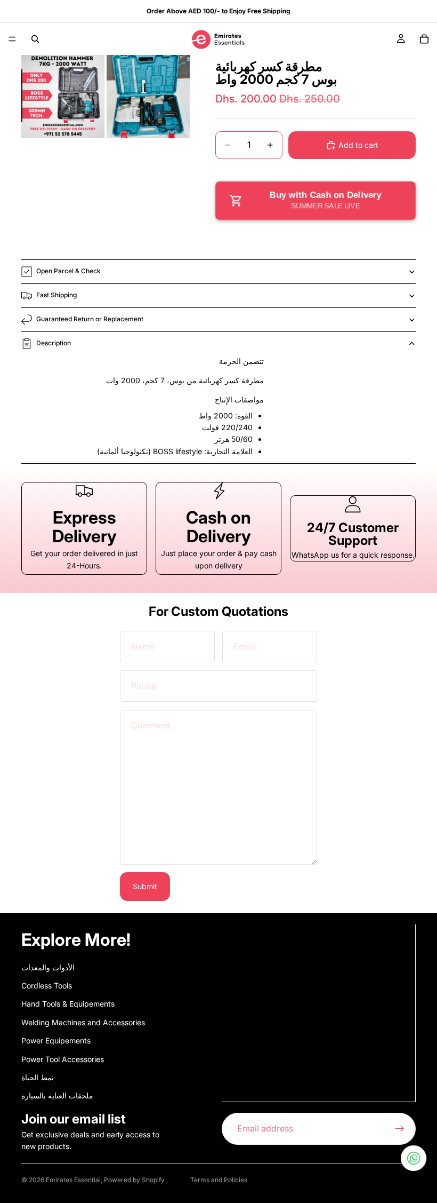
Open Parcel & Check (68, 271)
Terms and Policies (218, 1180)
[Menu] (12, 39)
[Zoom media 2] (148, 96)
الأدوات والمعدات (48, 966)
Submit (145, 886)
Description (53, 343)
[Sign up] (400, 1128)
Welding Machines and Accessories (83, 1021)
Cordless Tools (46, 985)
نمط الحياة (37, 1077)
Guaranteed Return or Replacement (89, 319)
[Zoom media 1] (62, 96)
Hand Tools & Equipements (68, 1003)
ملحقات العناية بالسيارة (57, 1095)
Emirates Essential (73, 1180)
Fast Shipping (56, 295)
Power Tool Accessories (62, 1058)
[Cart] (424, 39)
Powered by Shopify (134, 1180)
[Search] (35, 39)
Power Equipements (56, 1040)
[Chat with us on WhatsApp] (413, 1158)
